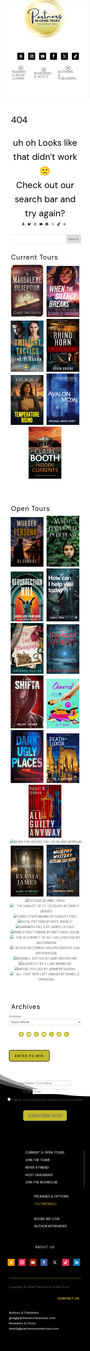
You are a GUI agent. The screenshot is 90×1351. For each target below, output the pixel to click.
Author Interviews (50, 1226)
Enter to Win (29, 1056)
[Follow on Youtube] (42, 56)
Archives (15, 1016)
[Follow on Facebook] (53, 56)
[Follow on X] (64, 56)
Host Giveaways (39, 1175)
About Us (45, 1247)
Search (74, 239)
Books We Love (47, 1219)
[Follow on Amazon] (20, 56)
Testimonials (45, 1204)
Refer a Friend (37, 1167)
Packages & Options (51, 1196)
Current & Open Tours (44, 1152)
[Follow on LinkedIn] (76, 1262)
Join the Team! (37, 1160)
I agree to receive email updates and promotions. (47, 1100)
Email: (28, 1091)
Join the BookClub (41, 1182)
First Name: (27, 1083)
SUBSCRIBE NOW (45, 1115)
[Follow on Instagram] (31, 56)
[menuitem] (67, 73)
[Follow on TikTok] (75, 56)
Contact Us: (69, 1298)
